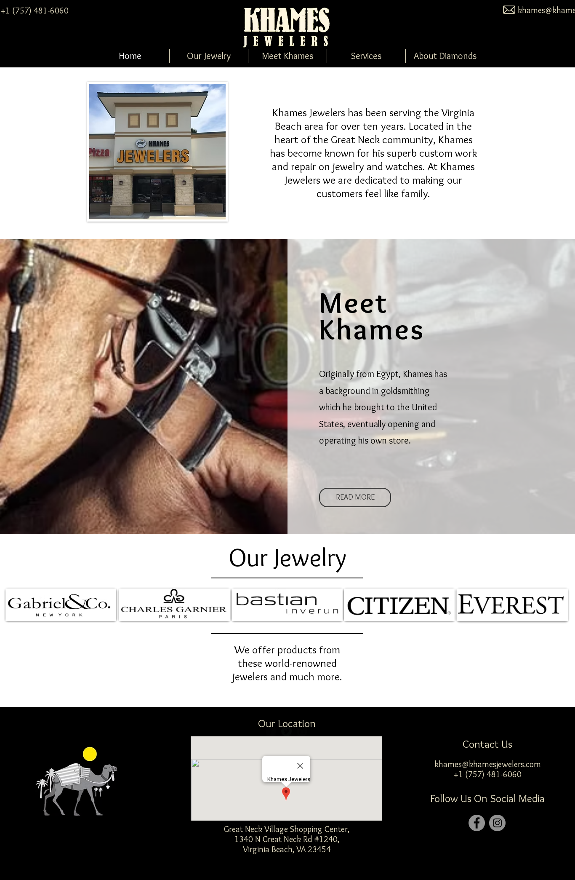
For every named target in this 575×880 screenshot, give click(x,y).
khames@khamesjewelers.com (487, 764)
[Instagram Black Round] (302, 731)
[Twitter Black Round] (286, 731)
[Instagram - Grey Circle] (497, 823)
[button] (209, 56)
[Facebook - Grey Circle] (477, 823)
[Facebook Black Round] (271, 731)
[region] (60, 604)
